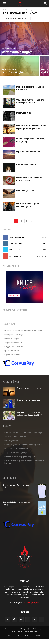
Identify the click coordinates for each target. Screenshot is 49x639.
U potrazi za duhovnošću (28, 151)
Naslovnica (6, 10)
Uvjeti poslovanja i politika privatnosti (24, 631)
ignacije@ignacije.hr (31, 602)
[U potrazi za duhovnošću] (9, 154)
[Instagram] (14, 619)
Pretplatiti (41, 256)
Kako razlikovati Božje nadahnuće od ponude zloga (23, 433)
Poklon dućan (37, 629)
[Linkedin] (21, 619)
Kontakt (15, 629)
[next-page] (32, 221)
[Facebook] (7, 619)
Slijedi (44, 243)
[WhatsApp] (34, 619)
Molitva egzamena (11, 441)
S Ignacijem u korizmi (12, 355)
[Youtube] (41, 619)
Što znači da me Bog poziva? (29, 400)
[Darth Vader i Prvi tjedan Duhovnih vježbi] (9, 206)
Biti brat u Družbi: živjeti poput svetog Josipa (20, 457)
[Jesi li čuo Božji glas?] (19, 66)
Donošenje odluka (10, 18)
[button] (4, 3)
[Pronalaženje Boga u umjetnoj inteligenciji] (9, 142)
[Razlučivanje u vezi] (9, 193)
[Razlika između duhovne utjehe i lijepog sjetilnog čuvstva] (9, 129)
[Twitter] (27, 619)
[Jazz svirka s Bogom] (24, 38)
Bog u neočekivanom (26, 164)
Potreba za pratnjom (11, 339)
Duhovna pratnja (24, 18)
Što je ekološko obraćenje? (14, 343)
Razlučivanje (17, 10)
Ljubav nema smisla (11, 351)
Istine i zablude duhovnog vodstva (16, 449)
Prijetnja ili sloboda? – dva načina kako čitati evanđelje (24, 330)
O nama (7, 629)
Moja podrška (25, 629)
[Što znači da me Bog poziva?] (9, 403)
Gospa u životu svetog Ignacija (15, 453)
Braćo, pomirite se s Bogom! (14, 335)
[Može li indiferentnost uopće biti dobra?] (9, 90)
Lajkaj (44, 237)
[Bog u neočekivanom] (9, 167)
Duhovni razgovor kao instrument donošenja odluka (23, 445)
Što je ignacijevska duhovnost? (30, 388)
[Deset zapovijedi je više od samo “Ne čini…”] (9, 180)
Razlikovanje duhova (9, 48)
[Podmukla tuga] (9, 116)
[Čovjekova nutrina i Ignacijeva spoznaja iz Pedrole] (9, 103)
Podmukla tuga (23, 112)
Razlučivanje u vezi (25, 190)
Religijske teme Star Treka (13, 347)
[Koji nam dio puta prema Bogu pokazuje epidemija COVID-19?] (9, 415)
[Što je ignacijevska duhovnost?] (9, 391)
